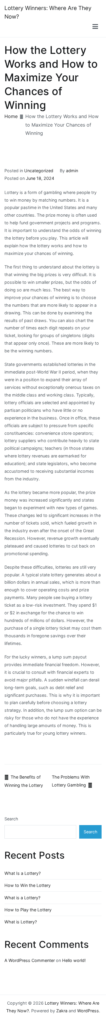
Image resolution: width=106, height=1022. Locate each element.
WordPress (88, 1010)
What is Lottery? (20, 921)
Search (11, 818)
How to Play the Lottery (28, 909)
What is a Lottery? (22, 897)
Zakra (61, 1010)
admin (72, 170)
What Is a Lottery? (22, 873)
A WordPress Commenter (29, 960)
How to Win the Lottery (27, 885)
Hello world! (74, 960)
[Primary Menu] (95, 27)
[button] (95, 27)
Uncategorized (38, 170)
